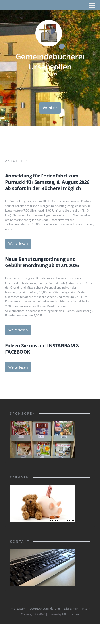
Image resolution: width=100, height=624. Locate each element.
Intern (86, 608)
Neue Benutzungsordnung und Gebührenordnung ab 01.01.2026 (42, 262)
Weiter (50, 107)
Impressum (17, 608)
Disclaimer (71, 608)
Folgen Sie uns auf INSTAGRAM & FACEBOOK (42, 348)
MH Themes (70, 614)
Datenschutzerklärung (44, 608)
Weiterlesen (18, 243)
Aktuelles (16, 160)
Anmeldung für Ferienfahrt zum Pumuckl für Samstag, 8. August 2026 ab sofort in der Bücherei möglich (47, 182)
